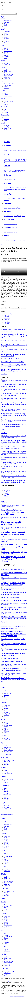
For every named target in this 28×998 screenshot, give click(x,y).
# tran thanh (7, 318)
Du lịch (5, 111)
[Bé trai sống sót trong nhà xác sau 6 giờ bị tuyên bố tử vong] (14, 518)
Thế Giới (3, 18)
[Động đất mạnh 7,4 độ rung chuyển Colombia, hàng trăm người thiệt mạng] (14, 506)
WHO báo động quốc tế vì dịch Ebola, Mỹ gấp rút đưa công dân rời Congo (13, 559)
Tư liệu (5, 25)
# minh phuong (7, 320)
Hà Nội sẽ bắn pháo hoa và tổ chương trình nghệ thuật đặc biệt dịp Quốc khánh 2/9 (14, 415)
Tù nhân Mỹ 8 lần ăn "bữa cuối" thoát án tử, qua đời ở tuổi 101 (13, 394)
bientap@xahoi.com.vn (11, 981)
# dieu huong (7, 322)
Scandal (6, 49)
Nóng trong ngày (8, 20)
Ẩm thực (6, 109)
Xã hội (5, 491)
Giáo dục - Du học (8, 74)
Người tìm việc (7, 71)
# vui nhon (6, 323)
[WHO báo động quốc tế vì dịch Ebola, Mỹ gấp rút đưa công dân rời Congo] (14, 553)
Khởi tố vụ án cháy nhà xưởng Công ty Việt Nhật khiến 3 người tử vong (13, 370)
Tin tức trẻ (6, 125)
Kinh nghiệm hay (8, 96)
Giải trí (2, 45)
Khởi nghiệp (7, 77)
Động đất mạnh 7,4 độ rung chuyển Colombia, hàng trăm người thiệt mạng (12, 512)
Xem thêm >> (4, 374)
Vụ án (5, 26)
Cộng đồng (6, 127)
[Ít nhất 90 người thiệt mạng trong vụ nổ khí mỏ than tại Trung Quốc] (14, 541)
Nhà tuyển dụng (8, 75)
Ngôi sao (6, 48)
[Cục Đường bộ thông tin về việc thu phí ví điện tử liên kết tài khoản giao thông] (14, 477)
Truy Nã (6, 34)
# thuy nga (6, 319)
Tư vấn (5, 70)
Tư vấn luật (6, 41)
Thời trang (6, 56)
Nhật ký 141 (7, 490)
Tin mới (4, 433)
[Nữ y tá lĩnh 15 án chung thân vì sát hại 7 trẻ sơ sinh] (14, 342)
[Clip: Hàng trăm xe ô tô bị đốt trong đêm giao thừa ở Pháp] (14, 579)
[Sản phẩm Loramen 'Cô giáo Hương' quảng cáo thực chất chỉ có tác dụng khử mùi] (14, 331)
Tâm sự (5, 93)
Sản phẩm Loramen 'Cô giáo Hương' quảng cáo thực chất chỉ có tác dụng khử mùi (14, 335)
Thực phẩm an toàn (8, 101)
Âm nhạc (6, 55)
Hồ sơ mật (6, 38)
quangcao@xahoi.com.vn (17, 996)
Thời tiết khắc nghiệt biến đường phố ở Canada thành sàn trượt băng (13, 593)
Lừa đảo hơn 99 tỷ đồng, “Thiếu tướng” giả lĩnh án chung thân (14, 385)
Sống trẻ (3, 123)
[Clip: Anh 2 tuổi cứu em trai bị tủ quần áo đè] (12, 569)
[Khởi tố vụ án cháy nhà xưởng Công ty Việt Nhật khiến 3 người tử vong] (14, 366)
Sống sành (6, 119)
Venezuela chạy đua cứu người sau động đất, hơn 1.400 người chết (13, 534)
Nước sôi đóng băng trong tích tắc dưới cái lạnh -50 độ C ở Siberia (13, 608)
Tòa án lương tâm (8, 40)
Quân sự (6, 23)
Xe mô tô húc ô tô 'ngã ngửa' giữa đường (14, 600)
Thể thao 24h (7, 64)
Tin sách (6, 130)
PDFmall (6, 496)
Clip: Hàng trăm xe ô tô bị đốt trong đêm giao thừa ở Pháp (13, 584)
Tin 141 (6, 43)
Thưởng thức (4, 106)
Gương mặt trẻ (7, 128)
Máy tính (6, 86)
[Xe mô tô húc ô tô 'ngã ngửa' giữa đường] (11, 597)
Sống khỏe (6, 104)
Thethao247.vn (7, 493)
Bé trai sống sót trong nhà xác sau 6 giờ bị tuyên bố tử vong (12, 523)
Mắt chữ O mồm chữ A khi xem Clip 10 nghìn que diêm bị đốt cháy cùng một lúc (14, 617)
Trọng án (6, 37)
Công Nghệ (3, 81)
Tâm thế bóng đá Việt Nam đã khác (12, 362)
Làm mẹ (6, 94)
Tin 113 (5, 33)
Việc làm (3, 67)
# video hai (6, 315)
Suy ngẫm (6, 120)
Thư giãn (6, 112)
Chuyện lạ (6, 22)
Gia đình (3, 90)
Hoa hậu (6, 52)
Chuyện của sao (8, 51)
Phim (5, 53)
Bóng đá (6, 63)
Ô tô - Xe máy (7, 85)
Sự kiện (4, 502)
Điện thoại (6, 88)
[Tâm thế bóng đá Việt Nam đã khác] (10, 358)
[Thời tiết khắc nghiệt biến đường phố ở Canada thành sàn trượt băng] (14, 589)
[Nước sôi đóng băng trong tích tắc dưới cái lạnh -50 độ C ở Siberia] (14, 604)
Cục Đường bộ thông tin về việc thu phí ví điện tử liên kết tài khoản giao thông (13, 481)
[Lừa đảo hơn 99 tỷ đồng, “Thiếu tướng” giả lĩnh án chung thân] (14, 381)
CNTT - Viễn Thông (9, 83)
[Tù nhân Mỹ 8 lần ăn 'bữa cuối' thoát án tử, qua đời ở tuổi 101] (14, 390)
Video (2, 244)
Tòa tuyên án (7, 31)
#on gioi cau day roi (9, 313)
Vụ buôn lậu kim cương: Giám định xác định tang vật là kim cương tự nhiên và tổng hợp (13, 404)
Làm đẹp (6, 58)
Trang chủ (3, 814)
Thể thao (3, 60)
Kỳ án (5, 35)
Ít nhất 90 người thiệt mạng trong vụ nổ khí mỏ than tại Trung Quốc (14, 546)
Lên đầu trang (9, 814)
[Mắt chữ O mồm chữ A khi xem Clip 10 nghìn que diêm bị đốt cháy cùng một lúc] (14, 614)
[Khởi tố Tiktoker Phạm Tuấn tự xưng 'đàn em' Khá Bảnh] (14, 351)
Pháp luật (3, 29)
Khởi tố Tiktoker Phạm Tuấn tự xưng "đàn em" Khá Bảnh (13, 355)
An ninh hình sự (8, 489)
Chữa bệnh (6, 102)
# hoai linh (6, 316)
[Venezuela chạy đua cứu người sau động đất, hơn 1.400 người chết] (14, 529)
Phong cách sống (5, 115)
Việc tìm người (7, 78)
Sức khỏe (3, 98)
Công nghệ (6, 494)
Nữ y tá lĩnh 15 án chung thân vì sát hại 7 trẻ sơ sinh (13, 645)
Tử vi (5, 117)
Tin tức (2, 16)
